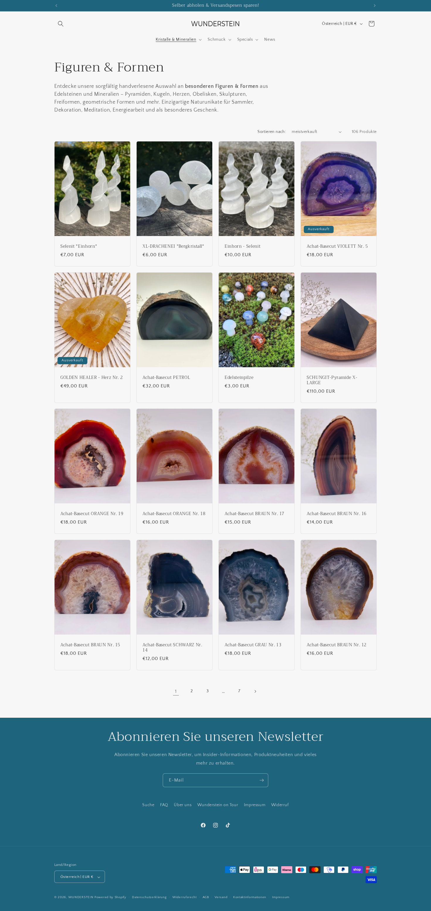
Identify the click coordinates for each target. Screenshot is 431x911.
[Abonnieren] (261, 780)
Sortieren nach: (271, 131)
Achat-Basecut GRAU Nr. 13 (253, 645)
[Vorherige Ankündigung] (56, 5)
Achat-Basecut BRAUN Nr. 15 (90, 645)
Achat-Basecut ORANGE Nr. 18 (174, 514)
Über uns (182, 805)
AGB (206, 897)
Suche (148, 805)
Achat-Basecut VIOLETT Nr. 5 (337, 246)
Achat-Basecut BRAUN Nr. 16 (336, 514)
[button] (60, 23)
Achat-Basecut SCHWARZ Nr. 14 (172, 647)
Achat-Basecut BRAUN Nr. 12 (336, 645)
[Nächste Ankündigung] (374, 5)
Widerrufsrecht (184, 897)
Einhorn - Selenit (242, 246)
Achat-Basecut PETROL (166, 377)
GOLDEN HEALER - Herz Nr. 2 (91, 377)
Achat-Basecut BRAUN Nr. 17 (254, 514)
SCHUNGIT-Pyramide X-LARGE (332, 380)
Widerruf (280, 805)
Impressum (254, 805)
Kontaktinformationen (249, 897)
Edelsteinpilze (239, 377)
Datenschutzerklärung (149, 897)
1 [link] (176, 691)
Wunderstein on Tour (217, 805)
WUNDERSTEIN (81, 897)
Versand (221, 897)
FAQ (164, 805)
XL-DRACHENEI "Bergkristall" (173, 246)
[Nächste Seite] (255, 691)
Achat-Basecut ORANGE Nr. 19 (91, 514)
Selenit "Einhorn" (78, 246)
